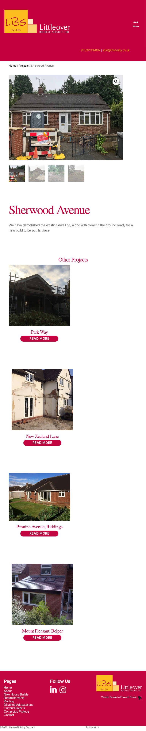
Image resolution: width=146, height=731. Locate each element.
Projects (24, 65)
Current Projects (14, 708)
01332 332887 (90, 50)
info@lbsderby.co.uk (116, 50)
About (8, 691)
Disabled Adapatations (18, 704)
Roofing (9, 701)
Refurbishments (14, 697)
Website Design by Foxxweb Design (119, 697)
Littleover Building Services (21, 727)
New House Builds (16, 694)
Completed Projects (16, 711)
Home (12, 65)
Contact (9, 715)
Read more (39, 338)
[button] (116, 81)
